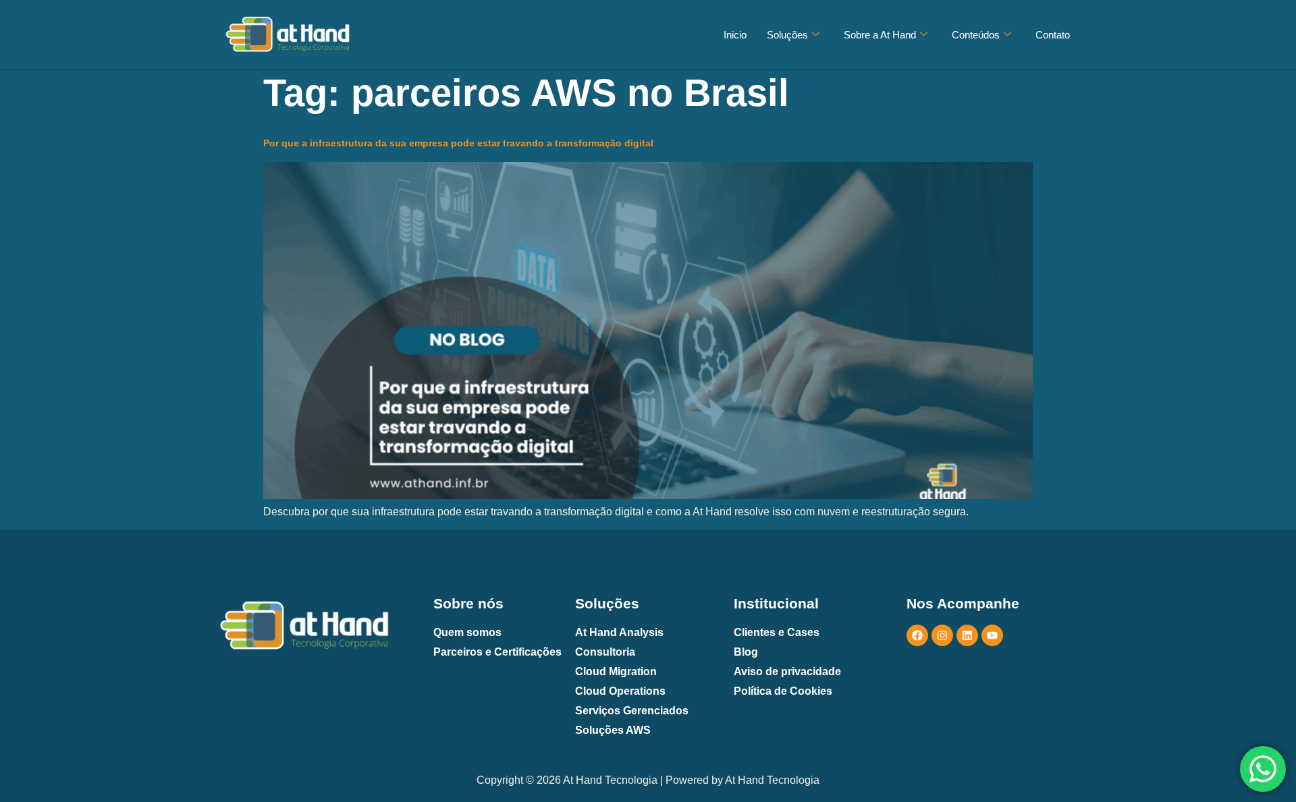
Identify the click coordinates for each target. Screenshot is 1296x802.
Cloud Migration (616, 671)
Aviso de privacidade (787, 671)
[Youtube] (992, 635)
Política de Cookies (783, 691)
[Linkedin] (967, 635)
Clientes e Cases (776, 632)
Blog (746, 652)
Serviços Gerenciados (631, 710)
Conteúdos (976, 34)
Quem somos (467, 632)
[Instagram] (942, 635)
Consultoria (605, 652)
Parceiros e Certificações (497, 652)
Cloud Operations (620, 691)
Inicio (735, 34)
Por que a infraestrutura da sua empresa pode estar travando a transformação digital (458, 143)
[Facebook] (917, 635)
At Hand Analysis (619, 632)
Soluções (787, 34)
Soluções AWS (613, 730)
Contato (1052, 34)
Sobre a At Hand (880, 34)
